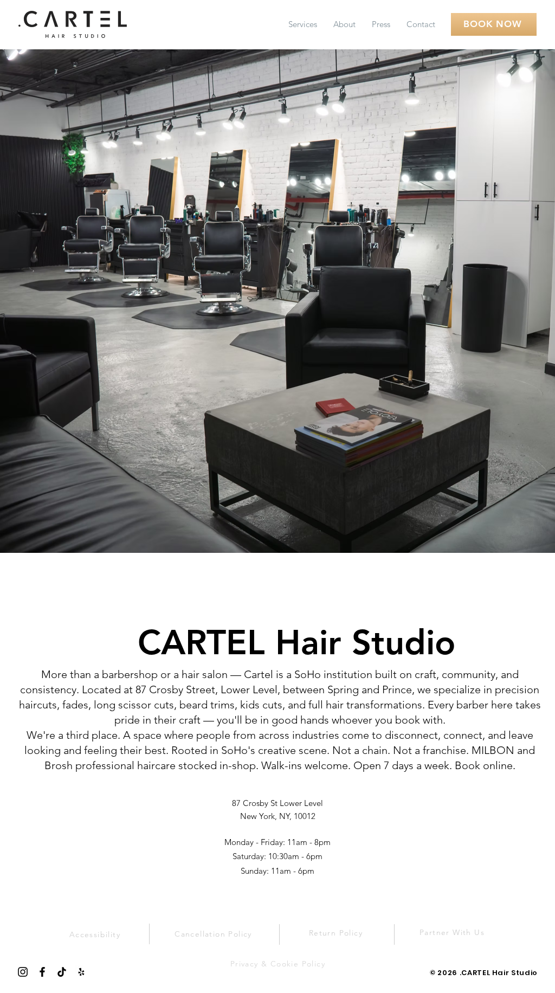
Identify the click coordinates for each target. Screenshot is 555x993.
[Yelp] (81, 971)
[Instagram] (22, 971)
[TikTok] (61, 971)
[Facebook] (42, 971)
